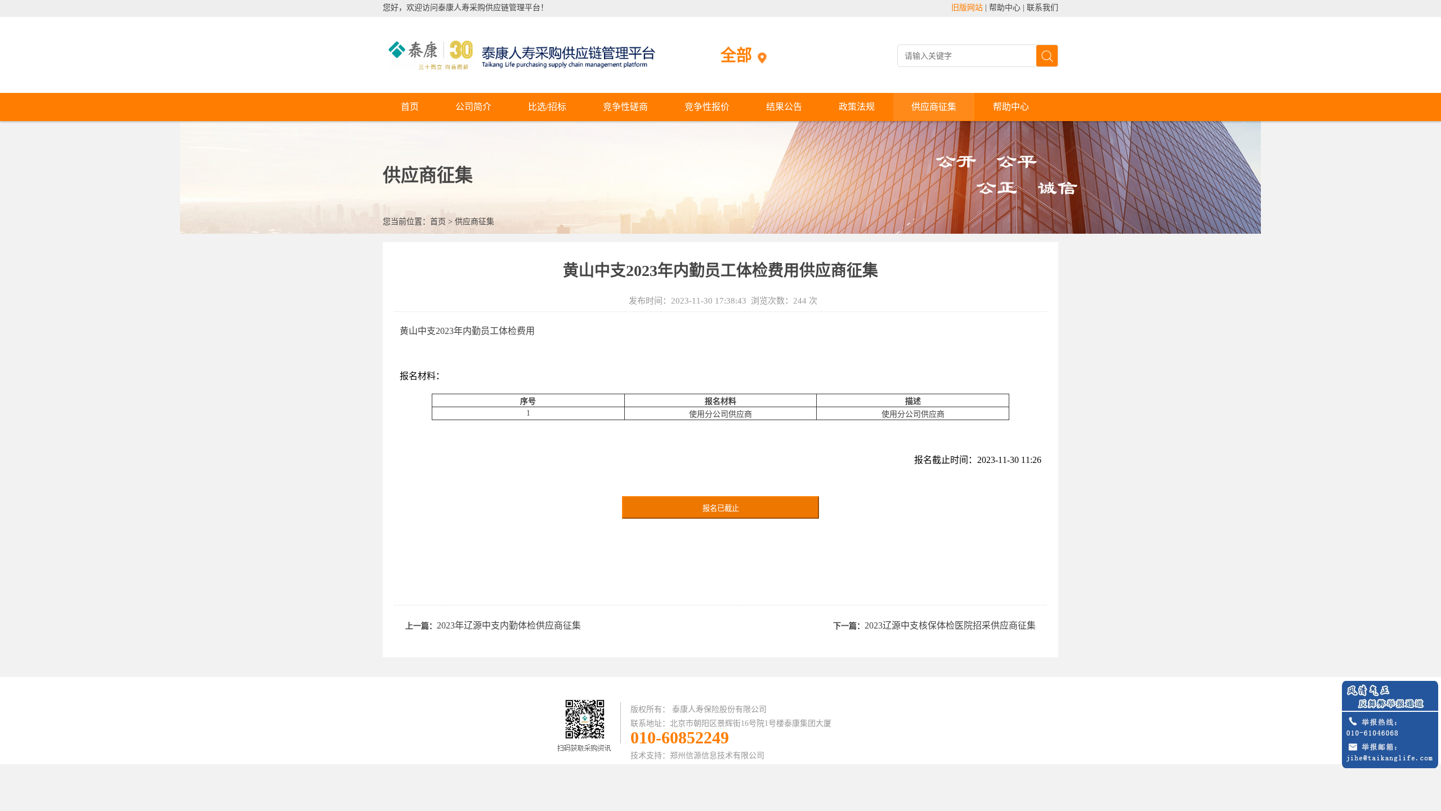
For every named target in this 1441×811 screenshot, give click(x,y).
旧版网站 (967, 7)
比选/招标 (547, 107)
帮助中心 (1005, 7)
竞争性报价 (707, 107)
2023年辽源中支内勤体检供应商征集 (509, 625)
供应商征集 (933, 107)
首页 (410, 107)
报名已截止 (720, 508)
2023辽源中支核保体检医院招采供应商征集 (950, 625)
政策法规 (857, 107)
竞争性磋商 (625, 107)
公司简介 (473, 107)
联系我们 (1042, 7)
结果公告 (784, 107)
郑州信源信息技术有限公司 (717, 755)
